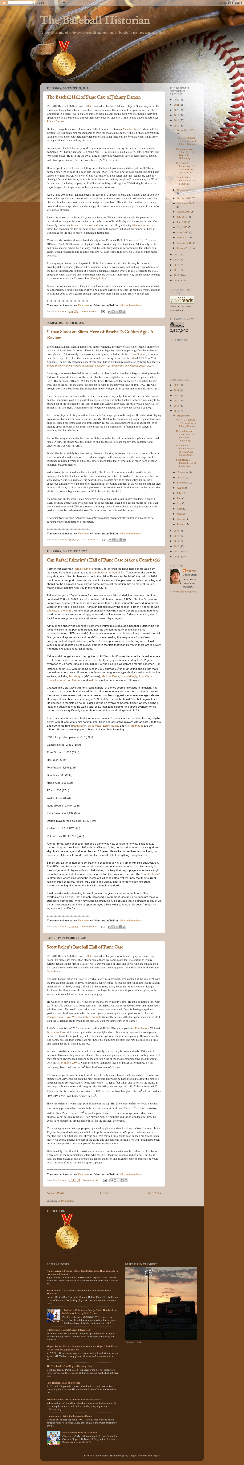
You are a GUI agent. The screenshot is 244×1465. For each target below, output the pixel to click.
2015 (177, 259)
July (179, 493)
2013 (177, 270)
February (182, 519)
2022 (177, 99)
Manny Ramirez (141, 225)
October (181, 477)
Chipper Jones (55, 1017)
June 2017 (182, 222)
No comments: (90, 311)
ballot (88, 106)
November (183, 472)
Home (104, 1192)
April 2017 (183, 232)
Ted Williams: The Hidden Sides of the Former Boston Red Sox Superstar (80, 1292)
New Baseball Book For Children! (80, 1432)
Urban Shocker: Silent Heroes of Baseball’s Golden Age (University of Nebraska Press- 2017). (100, 365)
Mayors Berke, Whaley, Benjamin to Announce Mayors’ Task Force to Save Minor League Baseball (82, 1348)
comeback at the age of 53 (108, 572)
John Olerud (146, 676)
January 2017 (184, 248)
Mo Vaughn (76, 676)
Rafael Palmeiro (83, 568)
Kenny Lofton (98, 278)
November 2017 (185, 190)
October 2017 (184, 198)
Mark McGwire (110, 676)
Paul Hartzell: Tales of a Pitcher (63, 1382)
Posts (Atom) (68, 1200)
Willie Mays (94, 725)
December (182, 415)
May (179, 503)
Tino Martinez (74, 680)
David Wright (72, 1017)
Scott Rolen (53, 971)
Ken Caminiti (93, 1017)
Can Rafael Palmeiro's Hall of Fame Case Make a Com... (185, 167)
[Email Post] (102, 311)
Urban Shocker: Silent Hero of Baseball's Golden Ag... (185, 153)
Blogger (155, 1455)
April (180, 508)
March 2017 (183, 237)
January (181, 524)
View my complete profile (183, 591)
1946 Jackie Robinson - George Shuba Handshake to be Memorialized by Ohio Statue (89, 1311)
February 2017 (185, 242)
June (179, 498)
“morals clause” (150, 874)
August (181, 487)
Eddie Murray (111, 725)
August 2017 (184, 211)
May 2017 (182, 227)
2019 (177, 115)
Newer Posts (55, 1192)
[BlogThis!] (113, 312)
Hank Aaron (79, 725)
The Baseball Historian (95, 21)
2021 (177, 104)
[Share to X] (117, 312)
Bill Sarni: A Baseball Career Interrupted (68, 1329)
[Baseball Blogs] (64, 81)
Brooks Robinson (56, 1032)
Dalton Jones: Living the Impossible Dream (69, 1416)
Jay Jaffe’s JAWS (69, 1062)
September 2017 (185, 203)
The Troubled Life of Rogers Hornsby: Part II (71, 1366)
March (180, 513)
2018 (177, 120)
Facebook (84, 305)
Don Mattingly (128, 676)
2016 (177, 254)
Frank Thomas (56, 680)
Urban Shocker (137, 354)
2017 (177, 125)
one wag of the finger (59, 610)
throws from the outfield (84, 225)
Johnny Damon (55, 121)
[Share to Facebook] (120, 312)
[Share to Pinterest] (124, 312)
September (183, 482)
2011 (177, 280)
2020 (177, 110)
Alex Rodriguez (134, 725)
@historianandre (129, 305)
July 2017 (182, 216)
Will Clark (94, 680)
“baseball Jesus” (132, 129)
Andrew (191, 571)
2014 (177, 265)
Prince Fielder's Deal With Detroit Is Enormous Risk (74, 1399)
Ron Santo (141, 1028)
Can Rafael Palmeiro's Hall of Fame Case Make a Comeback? (104, 560)
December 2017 (185, 130)
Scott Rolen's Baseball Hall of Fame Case (85, 947)
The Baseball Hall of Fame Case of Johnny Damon (94, 97)
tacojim (133, 1455)
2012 (177, 275)
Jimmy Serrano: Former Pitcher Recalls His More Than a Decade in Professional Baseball (82, 1272)
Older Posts (153, 1192)
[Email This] (110, 312)
